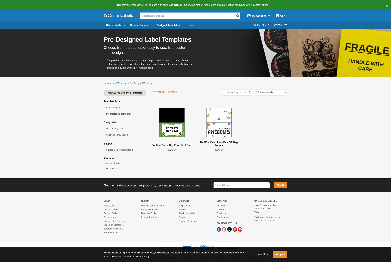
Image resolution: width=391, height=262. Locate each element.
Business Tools (148, 213)
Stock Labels (110, 217)
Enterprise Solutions (113, 228)
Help (191, 25)
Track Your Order (187, 213)
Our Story (221, 205)
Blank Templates (114, 107)
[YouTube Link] (240, 229)
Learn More (262, 254)
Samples (183, 217)
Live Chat (261, 25)
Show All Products (114, 163)
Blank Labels (113, 25)
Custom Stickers (111, 213)
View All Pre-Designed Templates (125, 92)
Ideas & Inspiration (150, 217)
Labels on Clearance (114, 224)
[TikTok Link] (229, 229)
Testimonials (223, 217)
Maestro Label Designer (152, 205)
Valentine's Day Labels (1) (118, 134)
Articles (182, 209)
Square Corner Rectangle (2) (120, 149)
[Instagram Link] (224, 229)
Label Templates (119, 83)
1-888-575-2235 (279, 25)
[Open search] (237, 16)
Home (107, 83)
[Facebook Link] (219, 229)
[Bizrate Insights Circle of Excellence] (212, 245)
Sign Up (281, 185)
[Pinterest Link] (235, 229)
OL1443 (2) (111, 168)
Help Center (185, 205)
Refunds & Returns (188, 220)
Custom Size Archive (114, 220)
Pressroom (222, 213)
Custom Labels (139, 25)
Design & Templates (168, 25)
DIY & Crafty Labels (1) (117, 128)
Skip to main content (11, 2)
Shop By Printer (111, 232)
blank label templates (168, 64)
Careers (220, 209)
